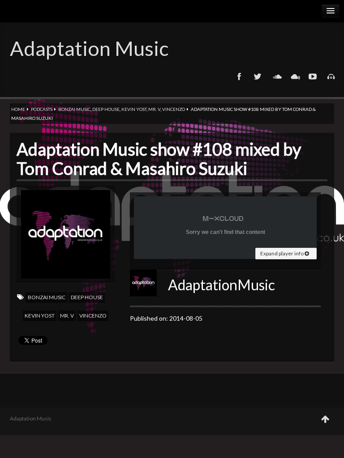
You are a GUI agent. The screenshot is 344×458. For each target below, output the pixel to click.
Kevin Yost (133, 109)
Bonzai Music (74, 109)
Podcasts (41, 109)
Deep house (106, 109)
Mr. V (154, 109)
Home (18, 109)
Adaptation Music (89, 48)
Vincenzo (173, 109)
